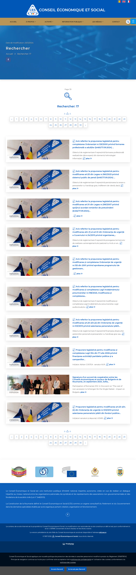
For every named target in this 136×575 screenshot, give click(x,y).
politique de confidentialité (81, 559)
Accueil (13, 22)
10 (61, 119)
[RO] (119, 1)
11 (65, 119)
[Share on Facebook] (8, 59)
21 (114, 119)
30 (80, 125)
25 (56, 125)
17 (95, 119)
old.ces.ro (102, 532)
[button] (133, 21)
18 (100, 119)
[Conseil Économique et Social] (33, 10)
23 (124, 119)
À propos (30, 22)
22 (119, 119)
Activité (48, 22)
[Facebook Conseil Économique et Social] (68, 514)
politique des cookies (68, 562)
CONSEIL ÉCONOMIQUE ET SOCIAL (72, 10)
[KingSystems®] (68, 544)
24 (51, 125)
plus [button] (88, 159)
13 (75, 119)
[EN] (123, 1)
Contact (116, 22)
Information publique (72, 22)
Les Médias (97, 22)
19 (104, 119)
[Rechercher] (128, 22)
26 (61, 125)
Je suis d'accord (57, 569)
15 (85, 119)
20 (109, 119)
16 (90, 119)
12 (70, 119)
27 (66, 125)
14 (80, 119)
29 (75, 125)
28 (70, 125)
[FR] (128, 1)
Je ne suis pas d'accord (76, 569)
